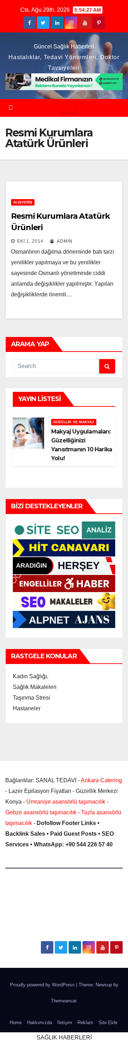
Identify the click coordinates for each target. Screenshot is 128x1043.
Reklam (85, 1022)
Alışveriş (22, 202)
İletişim (64, 1022)
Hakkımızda (39, 1022)
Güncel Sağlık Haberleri (64, 46)
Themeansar (63, 1000)
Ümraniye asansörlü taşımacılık (65, 802)
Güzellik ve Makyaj (73, 422)
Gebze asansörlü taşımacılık (40, 812)
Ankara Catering (101, 780)
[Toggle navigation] (69, 108)
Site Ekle (107, 1022)
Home (16, 1022)
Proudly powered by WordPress (43, 984)
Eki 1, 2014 (30, 241)
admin (64, 241)
